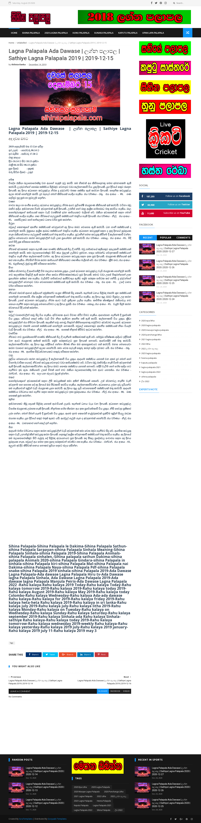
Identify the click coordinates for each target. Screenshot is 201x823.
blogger (102, 691)
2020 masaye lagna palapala (155, 330)
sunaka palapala (103, 33)
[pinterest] (161, 3)
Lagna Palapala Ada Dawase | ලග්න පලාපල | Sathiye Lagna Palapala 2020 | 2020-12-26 (174, 264)
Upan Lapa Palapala (153, 33)
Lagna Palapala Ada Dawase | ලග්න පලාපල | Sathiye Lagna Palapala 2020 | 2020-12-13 (45, 787)
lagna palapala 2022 (150, 372)
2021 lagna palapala (150, 339)
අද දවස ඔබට (18, 139)
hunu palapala (81, 33)
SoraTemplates (26, 819)
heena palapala (149, 358)
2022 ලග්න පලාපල (149, 348)
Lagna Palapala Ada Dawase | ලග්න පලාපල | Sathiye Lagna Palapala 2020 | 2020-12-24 (174, 295)
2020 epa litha (148, 320)
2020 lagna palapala (56, 33)
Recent (148, 237)
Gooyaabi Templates (57, 819)
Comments (183, 237)
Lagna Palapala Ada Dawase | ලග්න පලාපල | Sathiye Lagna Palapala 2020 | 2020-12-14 (45, 771)
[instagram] (165, 3)
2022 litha (145, 343)
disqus (126, 691)
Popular (165, 237)
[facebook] (151, 3)
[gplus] (181, 819)
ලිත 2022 (145, 381)
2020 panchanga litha (151, 334)
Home (14, 33)
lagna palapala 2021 (150, 367)
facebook (115, 691)
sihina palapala (31, 33)
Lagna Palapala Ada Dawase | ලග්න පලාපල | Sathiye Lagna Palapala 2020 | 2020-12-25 (174, 280)
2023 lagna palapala (150, 353)
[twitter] (156, 3)
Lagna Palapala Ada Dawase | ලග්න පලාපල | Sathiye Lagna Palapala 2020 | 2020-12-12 (45, 802)
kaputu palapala (127, 33)
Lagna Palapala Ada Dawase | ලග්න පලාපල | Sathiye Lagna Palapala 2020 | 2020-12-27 (174, 248)
